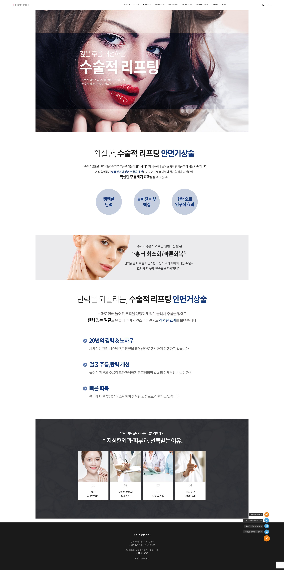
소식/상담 (215, 4)
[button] (267, 538)
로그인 (224, 4)
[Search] (263, 5)
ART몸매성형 (147, 4)
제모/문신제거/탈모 (201, 4)
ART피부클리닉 (173, 4)
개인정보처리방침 (142, 558)
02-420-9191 (143, 553)
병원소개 (127, 4)
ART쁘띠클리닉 (187, 4)
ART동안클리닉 (160, 4)
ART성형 (136, 4)
